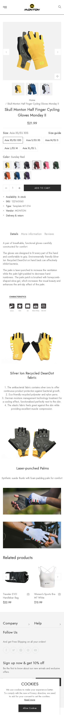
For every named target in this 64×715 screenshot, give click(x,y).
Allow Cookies (29, 708)
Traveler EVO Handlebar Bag (11, 595)
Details (14, 234)
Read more (29, 699)
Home (32, 100)
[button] (58, 7)
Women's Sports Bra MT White (44, 595)
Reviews (49, 234)
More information (31, 234)
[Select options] (59, 594)
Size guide (54, 133)
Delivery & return (15, 215)
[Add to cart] (28, 594)
